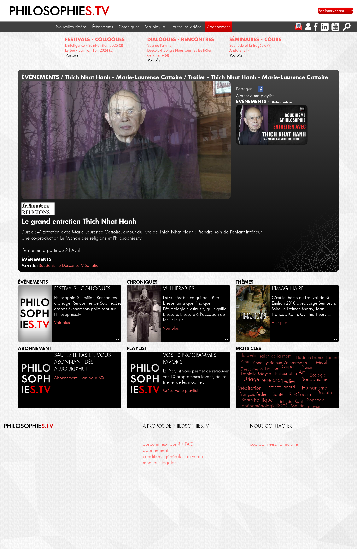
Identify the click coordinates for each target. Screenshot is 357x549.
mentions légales (159, 462)
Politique (263, 399)
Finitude (285, 401)
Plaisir (306, 367)
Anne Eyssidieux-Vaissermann (280, 362)
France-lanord (281, 386)
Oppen (288, 366)
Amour (247, 361)
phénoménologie (258, 405)
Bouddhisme (50, 265)
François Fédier (253, 394)
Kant (298, 401)
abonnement (155, 450)
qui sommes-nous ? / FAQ (168, 444)
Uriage (251, 379)
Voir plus (71, 55)
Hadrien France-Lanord (317, 357)
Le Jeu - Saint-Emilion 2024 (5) (89, 50)
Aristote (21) (239, 50)
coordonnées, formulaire (274, 444)
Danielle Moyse (256, 373)
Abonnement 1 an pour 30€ (79, 377)
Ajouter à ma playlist (255, 95)
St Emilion (269, 368)
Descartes (70, 265)
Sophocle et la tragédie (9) (250, 45)
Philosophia (286, 373)
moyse (314, 406)
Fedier (289, 381)
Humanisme (314, 388)
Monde (298, 405)
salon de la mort (275, 356)
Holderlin (248, 355)
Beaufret (326, 392)
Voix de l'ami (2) (160, 45)
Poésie (304, 394)
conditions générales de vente (173, 456)
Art (301, 372)
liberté (281, 405)
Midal (321, 362)
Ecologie (317, 375)
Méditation (91, 265)
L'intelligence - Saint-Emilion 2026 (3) (94, 45)
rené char (271, 380)
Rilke (293, 394)
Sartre (247, 399)
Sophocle (316, 399)
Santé (278, 394)
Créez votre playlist (180, 390)
